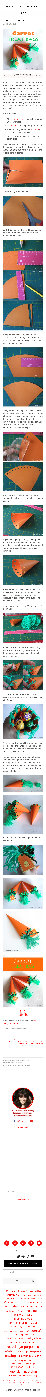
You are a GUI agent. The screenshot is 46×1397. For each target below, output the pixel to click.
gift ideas (13, 1065)
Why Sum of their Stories (35, 1382)
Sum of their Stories (11, 1060)
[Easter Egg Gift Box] (9, 1035)
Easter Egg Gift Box (9, 1041)
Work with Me (32, 1380)
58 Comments (24, 1060)
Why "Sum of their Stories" (23, 1263)
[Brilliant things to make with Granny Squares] (19, 1227)
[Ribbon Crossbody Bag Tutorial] (14, 1212)
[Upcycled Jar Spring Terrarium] (36, 1036)
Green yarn (12, 126)
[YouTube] (31, 1121)
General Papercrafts (15, 1063)
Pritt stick (34, 129)
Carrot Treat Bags (14, 20)
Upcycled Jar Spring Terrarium (37, 1042)
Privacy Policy (23, 1380)
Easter (6, 1063)
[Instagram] (18, 1121)
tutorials (27, 1065)
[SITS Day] (13, 1080)
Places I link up (12, 1382)
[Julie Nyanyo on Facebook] (14, 1121)
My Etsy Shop (23, 1127)
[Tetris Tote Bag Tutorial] (12, 1205)
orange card (17, 119)
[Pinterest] (23, 1121)
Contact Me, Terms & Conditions (11, 1380)
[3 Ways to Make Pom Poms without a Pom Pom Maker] (22, 1220)
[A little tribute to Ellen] (33, 1080)
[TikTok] (27, 1121)
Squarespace (26, 1250)
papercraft (20, 1065)
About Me (23, 1384)
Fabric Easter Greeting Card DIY (23, 1043)
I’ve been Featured (23, 1382)
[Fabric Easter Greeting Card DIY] (23, 1036)
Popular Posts (23, 1199)
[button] (39, 1029)
